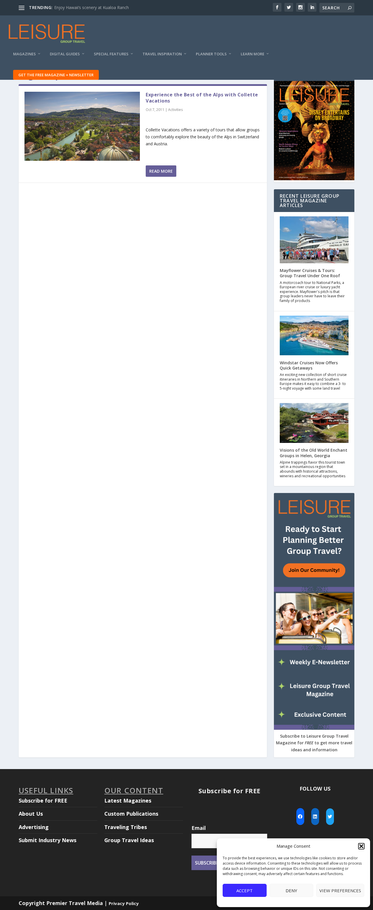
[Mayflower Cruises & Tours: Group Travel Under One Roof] (314, 240)
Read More (161, 171)
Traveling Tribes (125, 827)
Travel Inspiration (162, 54)
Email (198, 827)
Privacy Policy (124, 903)
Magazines (24, 54)
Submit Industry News (47, 840)
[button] (361, 846)
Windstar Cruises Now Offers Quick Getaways (309, 365)
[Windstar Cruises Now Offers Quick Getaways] (314, 336)
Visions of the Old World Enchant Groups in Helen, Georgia (313, 452)
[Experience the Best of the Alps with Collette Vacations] (82, 126)
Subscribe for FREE (43, 800)
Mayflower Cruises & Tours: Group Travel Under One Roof (310, 273)
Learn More (252, 54)
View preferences (340, 890)
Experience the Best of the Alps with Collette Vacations (202, 97)
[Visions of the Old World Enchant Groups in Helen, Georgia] (314, 423)
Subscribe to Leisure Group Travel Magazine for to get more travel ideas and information (314, 743)
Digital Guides (65, 54)
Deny (291, 890)
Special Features (111, 54)
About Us (31, 813)
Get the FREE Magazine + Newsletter (56, 74)
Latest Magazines (127, 800)
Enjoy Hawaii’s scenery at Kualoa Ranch (91, 7)
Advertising (34, 827)
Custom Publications (131, 813)
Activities (175, 109)
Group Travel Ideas (129, 840)
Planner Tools (211, 54)
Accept (244, 890)
